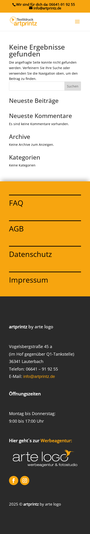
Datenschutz (30, 254)
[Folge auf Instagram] (24, 480)
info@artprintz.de (39, 376)
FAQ (16, 203)
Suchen (72, 86)
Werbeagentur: (56, 441)
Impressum (28, 280)
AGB (16, 228)
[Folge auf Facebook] (13, 480)
